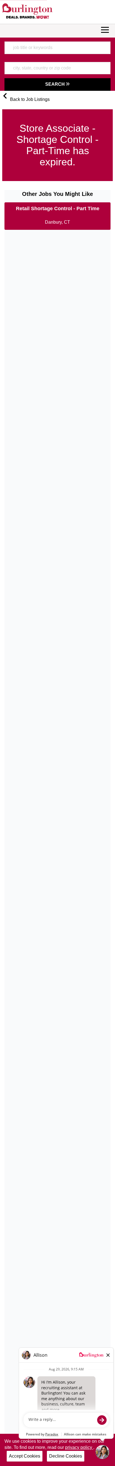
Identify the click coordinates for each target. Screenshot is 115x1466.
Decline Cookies (65, 1456)
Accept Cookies (24, 1456)
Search (55, 84)
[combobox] (57, 47)
